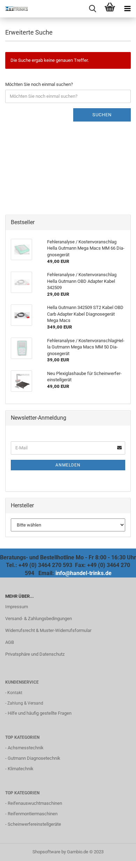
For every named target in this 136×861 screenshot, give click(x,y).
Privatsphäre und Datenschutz (35, 654)
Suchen (102, 114)
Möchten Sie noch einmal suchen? (39, 84)
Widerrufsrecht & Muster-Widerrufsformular (48, 630)
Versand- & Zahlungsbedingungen (38, 618)
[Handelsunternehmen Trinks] (14, 8)
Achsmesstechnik (26, 747)
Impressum (16, 606)
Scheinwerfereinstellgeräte (34, 824)
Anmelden (68, 465)
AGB (9, 642)
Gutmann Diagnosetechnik (34, 758)
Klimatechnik (20, 768)
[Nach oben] (116, 850)
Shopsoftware (46, 851)
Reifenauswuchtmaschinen (35, 803)
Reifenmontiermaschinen (33, 813)
